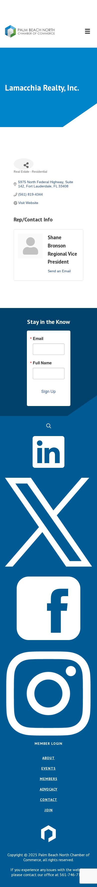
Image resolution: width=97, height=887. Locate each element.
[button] (48, 12)
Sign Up (48, 391)
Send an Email (59, 271)
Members (48, 779)
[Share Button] (24, 164)
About (48, 758)
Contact (48, 799)
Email (38, 339)
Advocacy (48, 789)
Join (49, 810)
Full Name (42, 363)
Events (48, 768)
